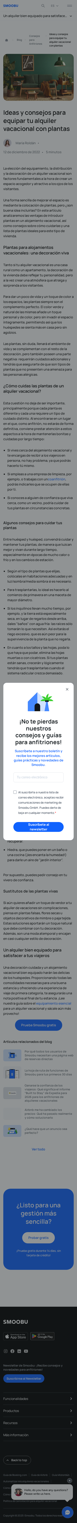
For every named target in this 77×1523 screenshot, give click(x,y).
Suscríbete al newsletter (38, 826)
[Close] (67, 689)
